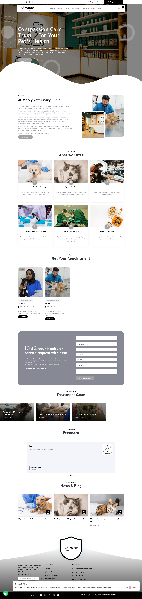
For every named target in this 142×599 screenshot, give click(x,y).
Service (59, 8)
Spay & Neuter (71, 187)
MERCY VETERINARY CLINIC (106, 595)
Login (87, 2)
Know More (30, 523)
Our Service (40, 60)
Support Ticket (50, 572)
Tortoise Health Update (85, 415)
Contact (99, 8)
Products (66, 8)
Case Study (85, 8)
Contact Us (24, 60)
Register (92, 2)
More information (106, 587)
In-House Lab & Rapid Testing (34, 231)
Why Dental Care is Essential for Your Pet (113, 519)
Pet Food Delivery (107, 231)
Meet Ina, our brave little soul (52, 415)
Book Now (23, 316)
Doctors (22, 269)
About (93, 8)
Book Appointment (113, 2)
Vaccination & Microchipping (35, 187)
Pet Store (107, 187)
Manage (126, 587)
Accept (117, 587)
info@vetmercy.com (80, 579)
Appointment (75, 8)
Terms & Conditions (52, 575)
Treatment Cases (7, 417)
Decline (134, 587)
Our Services (25, 137)
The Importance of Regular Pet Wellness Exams (43, 519)
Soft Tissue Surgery (71, 231)
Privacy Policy (50, 578)
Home (53, 8)
